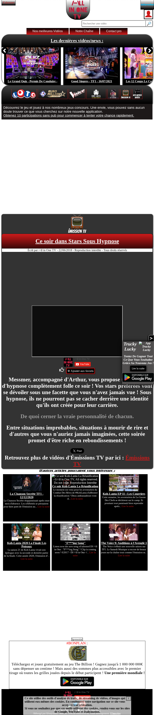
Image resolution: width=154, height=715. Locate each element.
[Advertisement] (77, 279)
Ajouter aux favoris (82, 371)
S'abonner (8, 2)
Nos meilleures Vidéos (47, 31)
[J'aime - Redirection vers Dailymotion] (62, 371)
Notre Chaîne (84, 31)
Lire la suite (138, 368)
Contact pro (114, 31)
